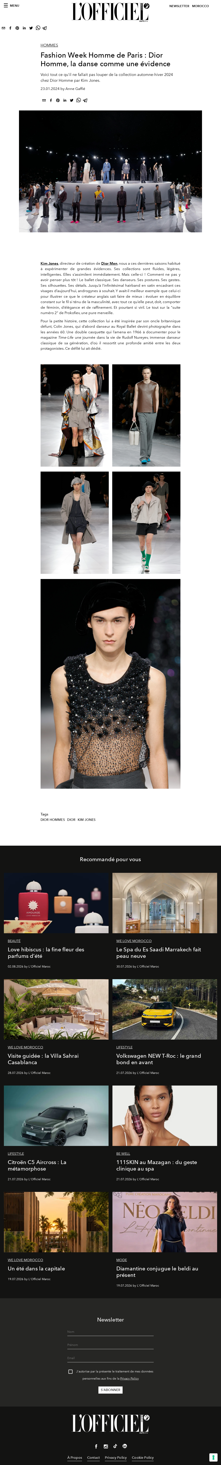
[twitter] (31, 29)
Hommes (49, 45)
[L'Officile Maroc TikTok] (115, 1447)
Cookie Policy (143, 1458)
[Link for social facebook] (96, 1447)
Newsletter (179, 6)
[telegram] (44, 29)
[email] (3, 29)
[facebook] (10, 29)
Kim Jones (87, 820)
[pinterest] (17, 29)
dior (71, 820)
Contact (93, 1458)
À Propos (74, 1458)
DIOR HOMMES (53, 820)
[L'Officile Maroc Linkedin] (125, 1447)
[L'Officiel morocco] (110, 12)
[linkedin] (24, 29)
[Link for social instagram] (106, 1447)
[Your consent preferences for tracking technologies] (213, 1457)
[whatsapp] (38, 29)
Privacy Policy (129, 1378)
